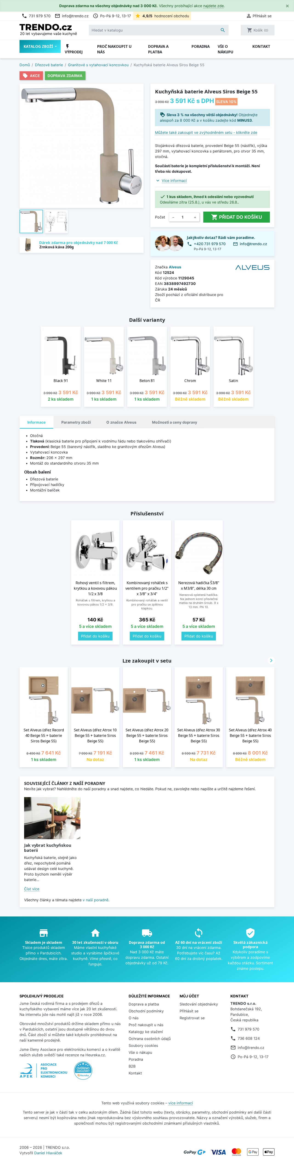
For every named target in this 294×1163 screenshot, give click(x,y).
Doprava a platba (158, 49)
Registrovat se (192, 1018)
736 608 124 (249, 1038)
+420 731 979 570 (210, 243)
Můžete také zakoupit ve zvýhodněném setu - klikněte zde (206, 132)
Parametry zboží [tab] (76, 422)
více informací (180, 1103)
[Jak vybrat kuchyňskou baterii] (52, 818)
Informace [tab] (36, 422)
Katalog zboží (39, 46)
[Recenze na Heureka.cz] (83, 1073)
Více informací (174, 180)
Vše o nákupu (225, 49)
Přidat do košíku (236, 217)
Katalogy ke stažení (146, 1031)
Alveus (175, 267)
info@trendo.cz (72, 16)
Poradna (201, 46)
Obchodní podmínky (146, 1011)
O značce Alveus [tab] (121, 422)
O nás (134, 1018)
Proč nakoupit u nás (114, 49)
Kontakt (261, 46)
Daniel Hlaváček (48, 1153)
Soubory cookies (143, 1045)
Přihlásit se (189, 1011)
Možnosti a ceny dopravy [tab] (174, 422)
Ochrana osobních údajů (150, 1038)
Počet (160, 217)
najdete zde (213, 5)
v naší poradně (95, 900)
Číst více (31, 889)
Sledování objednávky (199, 1004)
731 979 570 (36, 16)
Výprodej (74, 49)
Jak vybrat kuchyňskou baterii (47, 847)
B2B (132, 1066)
